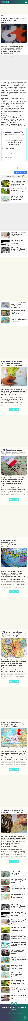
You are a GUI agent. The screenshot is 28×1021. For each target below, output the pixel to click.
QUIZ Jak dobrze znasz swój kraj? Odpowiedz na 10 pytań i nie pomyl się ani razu (13, 452)
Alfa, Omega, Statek (10, 153)
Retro (3, 168)
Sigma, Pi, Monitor (9, 148)
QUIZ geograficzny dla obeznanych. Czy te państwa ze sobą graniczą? (10, 543)
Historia (7, 168)
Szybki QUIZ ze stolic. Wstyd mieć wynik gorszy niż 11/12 (12, 811)
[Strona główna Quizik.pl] (7, 2)
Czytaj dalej (14, 409)
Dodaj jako (13, 176)
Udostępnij (21, 172)
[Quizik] (1, 16)
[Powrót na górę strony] (25, 1017)
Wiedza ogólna (14, 168)
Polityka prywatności (14, 1007)
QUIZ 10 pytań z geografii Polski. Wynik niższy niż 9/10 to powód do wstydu (12, 724)
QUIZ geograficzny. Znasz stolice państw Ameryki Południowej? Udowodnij (11, 363)
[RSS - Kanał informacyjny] (15, 1003)
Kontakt (4, 1007)
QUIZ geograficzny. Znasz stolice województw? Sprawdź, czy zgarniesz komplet (14, 634)
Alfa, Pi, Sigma (8, 157)
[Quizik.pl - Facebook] (12, 1003)
